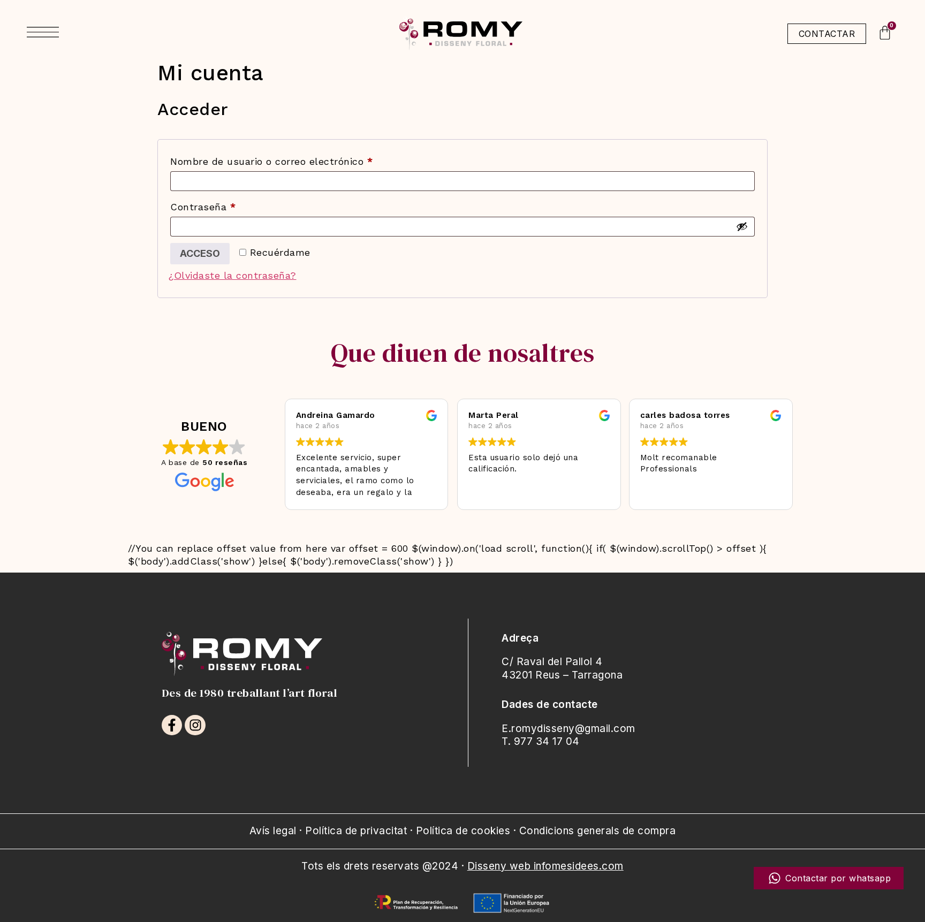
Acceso (200, 253)
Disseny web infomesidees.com (545, 866)
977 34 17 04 (547, 741)
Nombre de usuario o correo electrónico (298, 159)
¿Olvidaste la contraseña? (233, 275)
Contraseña (229, 204)
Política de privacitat (356, 831)
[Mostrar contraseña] (742, 226)
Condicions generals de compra (597, 831)
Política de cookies (463, 831)
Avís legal (273, 831)
